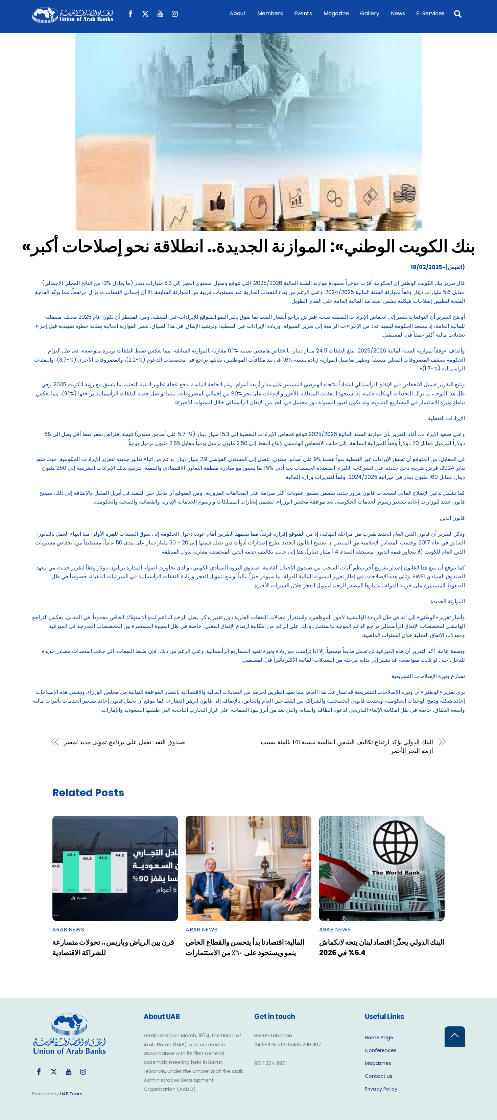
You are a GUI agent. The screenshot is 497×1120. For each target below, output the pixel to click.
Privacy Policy (381, 1089)
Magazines (378, 1063)
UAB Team (71, 1094)
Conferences (381, 1050)
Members (270, 13)
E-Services (430, 13)
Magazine (336, 13)
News (398, 13)
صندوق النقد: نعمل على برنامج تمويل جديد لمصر (124, 742)
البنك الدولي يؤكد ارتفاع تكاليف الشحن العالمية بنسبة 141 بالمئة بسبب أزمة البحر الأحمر (347, 746)
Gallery (369, 13)
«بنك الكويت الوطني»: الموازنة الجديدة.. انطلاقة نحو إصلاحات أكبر (248, 246)
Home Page (379, 1037)
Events (303, 13)
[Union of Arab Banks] (72, 20)
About (238, 13)
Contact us (379, 1076)
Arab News (68, 929)
